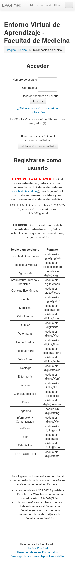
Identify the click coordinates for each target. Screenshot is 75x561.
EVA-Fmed (11, 5)
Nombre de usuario (25, 79)
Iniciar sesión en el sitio (47, 50)
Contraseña (29, 88)
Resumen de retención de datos (37, 552)
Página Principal (37, 548)
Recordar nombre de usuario (40, 96)
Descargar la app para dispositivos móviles (37, 556)
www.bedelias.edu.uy (25, 191)
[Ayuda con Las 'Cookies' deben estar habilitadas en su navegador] (44, 123)
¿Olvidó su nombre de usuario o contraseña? (37, 110)
